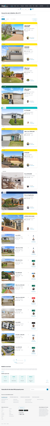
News (10, 410)
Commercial (2, 414)
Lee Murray (33, 290)
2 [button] (17, 360)
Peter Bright (33, 340)
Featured (36, 20)
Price (22, 9)
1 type (28, 9)
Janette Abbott (33, 265)
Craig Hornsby (33, 278)
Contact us (10, 408)
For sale (2, 408)
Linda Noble (31, 185)
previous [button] (14, 360)
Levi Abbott (33, 253)
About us (10, 411)
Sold (1, 411)
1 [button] (16, 360)
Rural (2, 417)
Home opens (11, 19)
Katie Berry (31, 122)
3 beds (25, 9)
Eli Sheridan (31, 79)
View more (2, 16)
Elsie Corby (31, 58)
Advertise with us (11, 414)
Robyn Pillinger (33, 315)
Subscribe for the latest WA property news (12, 389)
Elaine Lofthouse (32, 37)
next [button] (25, 360)
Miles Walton (33, 352)
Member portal (21, 407)
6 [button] (22, 360)
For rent (2, 410)
